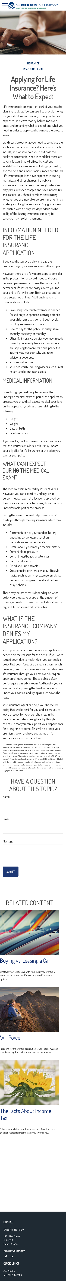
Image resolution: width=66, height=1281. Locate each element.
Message (8, 841)
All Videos (9, 1270)
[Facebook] (6, 1256)
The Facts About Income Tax (25, 1114)
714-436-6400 (17, 1229)
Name (6, 797)
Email (6, 819)
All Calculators (13, 1275)
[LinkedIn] (12, 1256)
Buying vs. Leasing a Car (25, 960)
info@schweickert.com (14, 1250)
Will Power (11, 1037)
